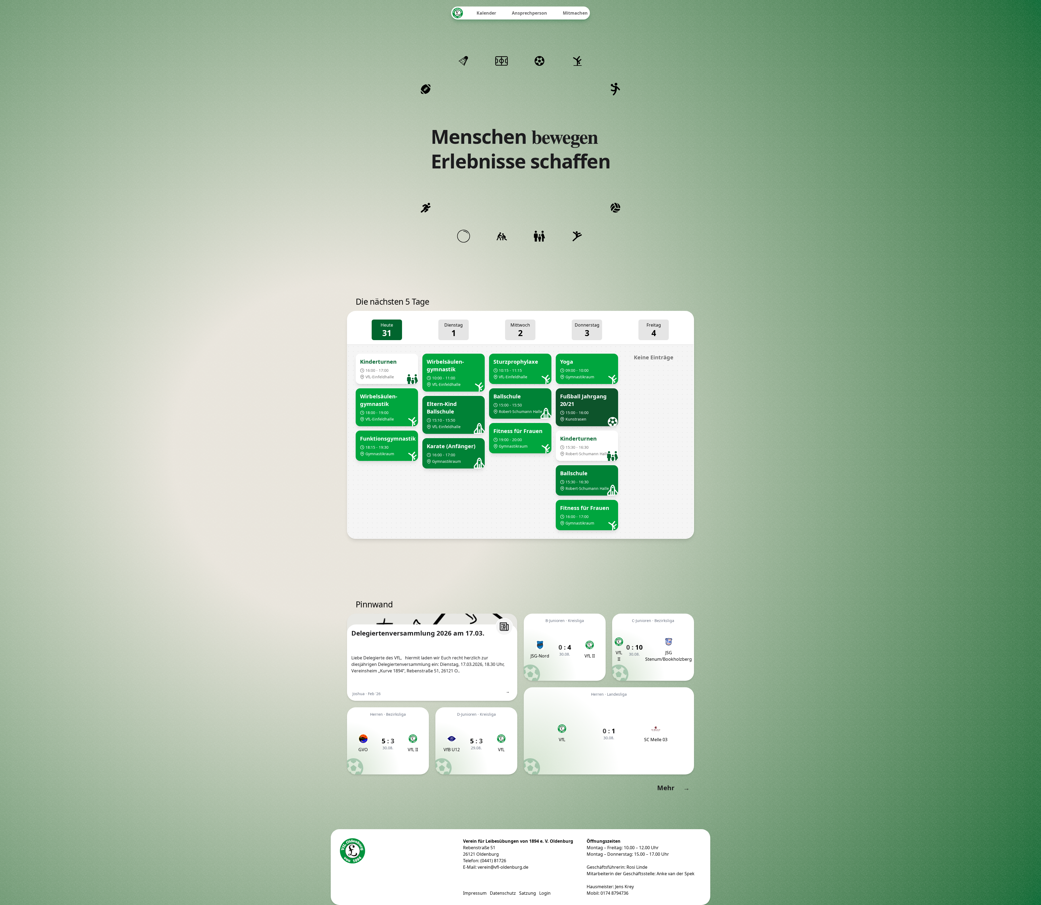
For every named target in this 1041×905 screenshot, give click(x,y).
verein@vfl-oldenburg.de (503, 867)
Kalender (486, 13)
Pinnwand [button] (374, 605)
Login (545, 893)
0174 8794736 (614, 893)
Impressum (475, 893)
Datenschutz (503, 893)
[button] (387, 369)
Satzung (527, 893)
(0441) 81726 (493, 861)
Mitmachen (575, 13)
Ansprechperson (529, 13)
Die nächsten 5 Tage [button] (392, 302)
